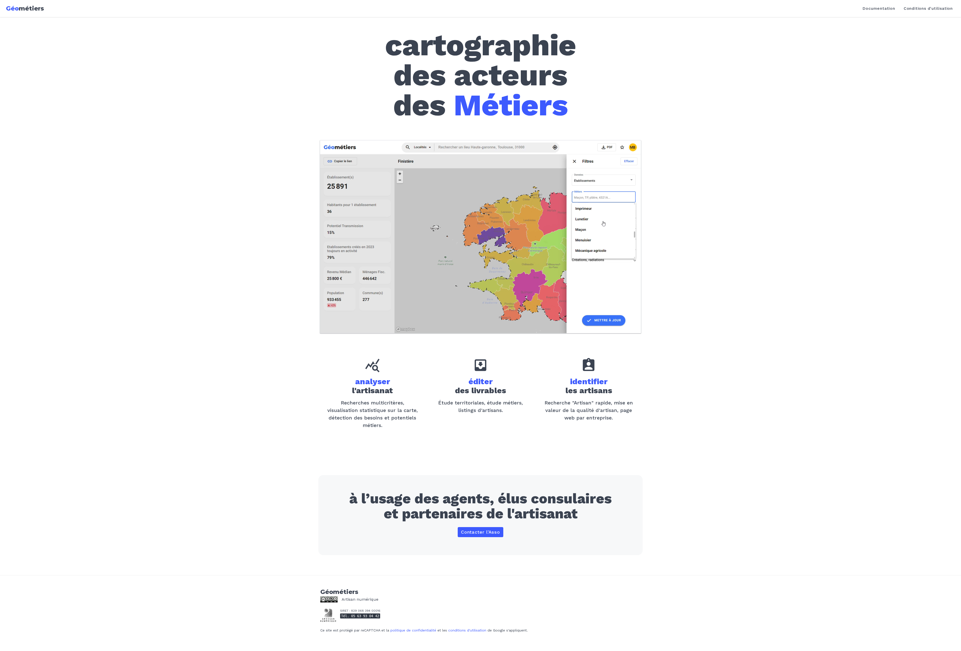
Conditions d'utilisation (928, 8)
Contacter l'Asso (480, 532)
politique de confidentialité (413, 630)
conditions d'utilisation (467, 630)
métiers (25, 8)
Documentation (878, 8)
